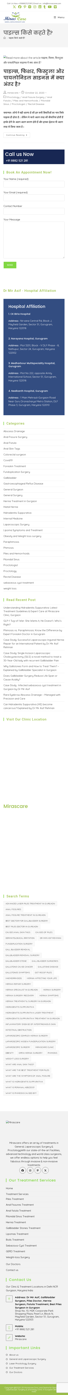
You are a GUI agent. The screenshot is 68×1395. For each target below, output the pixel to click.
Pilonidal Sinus (11, 559)
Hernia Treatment (16, 1222)
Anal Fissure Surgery (33, 97)
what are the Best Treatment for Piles (27, 1070)
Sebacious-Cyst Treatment (21, 1245)
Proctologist (18, 104)
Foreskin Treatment (14, 466)
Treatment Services (17, 1194)
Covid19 (8, 460)
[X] (45, 1170)
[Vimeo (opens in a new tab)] (54, 7)
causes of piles (43, 932)
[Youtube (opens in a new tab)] (49, 7)
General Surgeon (13, 489)
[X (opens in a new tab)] (14, 7)
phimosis (52, 1053)
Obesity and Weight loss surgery (22, 536)
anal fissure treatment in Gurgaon (26, 915)
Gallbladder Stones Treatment (23, 1228)
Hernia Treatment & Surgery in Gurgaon (28, 1001)
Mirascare (21, 1339)
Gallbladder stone (16, 961)
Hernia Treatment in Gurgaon (20, 501)
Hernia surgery (52, 989)
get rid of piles (43, 972)
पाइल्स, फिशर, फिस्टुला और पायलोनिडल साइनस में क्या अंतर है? (34, 77)
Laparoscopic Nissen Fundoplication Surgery (31, 1041)
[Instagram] (30, 1170)
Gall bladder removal (18, 949)
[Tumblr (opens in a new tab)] (44, 7)
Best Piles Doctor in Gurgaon (22, 926)
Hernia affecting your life (42, 978)
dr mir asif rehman (50, 938)
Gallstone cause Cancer (19, 967)
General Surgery (12, 495)
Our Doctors (13, 1264)
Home (9, 1188)
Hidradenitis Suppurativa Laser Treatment (29, 1012)
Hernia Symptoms (49, 995)
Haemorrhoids (14, 978)
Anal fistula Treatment (18, 1210)
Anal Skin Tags (11, 448)
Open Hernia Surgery (30, 1053)
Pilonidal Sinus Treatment (20, 1216)
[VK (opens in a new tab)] (29, 7)
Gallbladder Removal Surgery (23, 955)
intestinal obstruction (19, 1030)
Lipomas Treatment (17, 1233)
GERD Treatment (15, 1251)
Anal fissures (13, 909)
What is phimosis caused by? (21, 1093)
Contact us (12, 1270)
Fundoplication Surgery (16, 471)
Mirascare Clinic (44, 1047)
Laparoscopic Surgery (16, 524)
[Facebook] (22, 1170)
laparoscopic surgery (18, 1047)
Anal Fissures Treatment (20, 1204)
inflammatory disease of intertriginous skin (31, 1024)
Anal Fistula (9, 442)
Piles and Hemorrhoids (25, 100)
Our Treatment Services (21, 1367)
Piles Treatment (15, 1199)
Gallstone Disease (48, 967)
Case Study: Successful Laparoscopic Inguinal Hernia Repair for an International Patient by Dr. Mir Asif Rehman (33, 643)
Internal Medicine (13, 518)
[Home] (4, 38)
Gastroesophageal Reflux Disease (23, 483)
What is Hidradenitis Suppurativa (24, 1081)
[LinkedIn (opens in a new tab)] (39, 7)
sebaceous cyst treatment (18, 582)
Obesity (10, 1053)
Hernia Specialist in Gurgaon (22, 989)
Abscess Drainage (14, 431)
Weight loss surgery (17, 1058)
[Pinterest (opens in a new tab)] (24, 7)
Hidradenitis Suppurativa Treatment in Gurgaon (33, 1018)
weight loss (10, 588)
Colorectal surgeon (14, 454)
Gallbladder (10, 477)
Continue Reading (18, 136)
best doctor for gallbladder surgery (27, 921)
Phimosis (8, 547)
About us (13, 1354)
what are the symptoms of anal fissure (28, 1076)
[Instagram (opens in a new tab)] (34, 7)
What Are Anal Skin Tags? (20, 1064)
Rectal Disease (36, 104)
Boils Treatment (15, 1239)
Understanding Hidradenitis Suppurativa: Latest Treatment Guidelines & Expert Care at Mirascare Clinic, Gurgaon (31, 611)
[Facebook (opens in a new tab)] (19, 7)
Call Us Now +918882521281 (19, 3)
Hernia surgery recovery (20, 995)
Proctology (13, 97)
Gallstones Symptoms (18, 972)
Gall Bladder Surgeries (45, 961)
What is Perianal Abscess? (20, 1087)
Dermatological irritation (20, 938)
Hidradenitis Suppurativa (17, 512)
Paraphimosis (11, 541)
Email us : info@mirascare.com (47, 3)
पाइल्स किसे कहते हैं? (17, 38)
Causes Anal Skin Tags (18, 932)
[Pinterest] (37, 1170)
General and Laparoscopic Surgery (27, 1359)
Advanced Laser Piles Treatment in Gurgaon (30, 903)
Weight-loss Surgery (18, 1257)
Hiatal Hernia (10, 506)
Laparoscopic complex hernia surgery (27, 1035)
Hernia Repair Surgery (18, 984)
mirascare (12, 92)
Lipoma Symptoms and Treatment (23, 530)
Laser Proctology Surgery (22, 1363)
